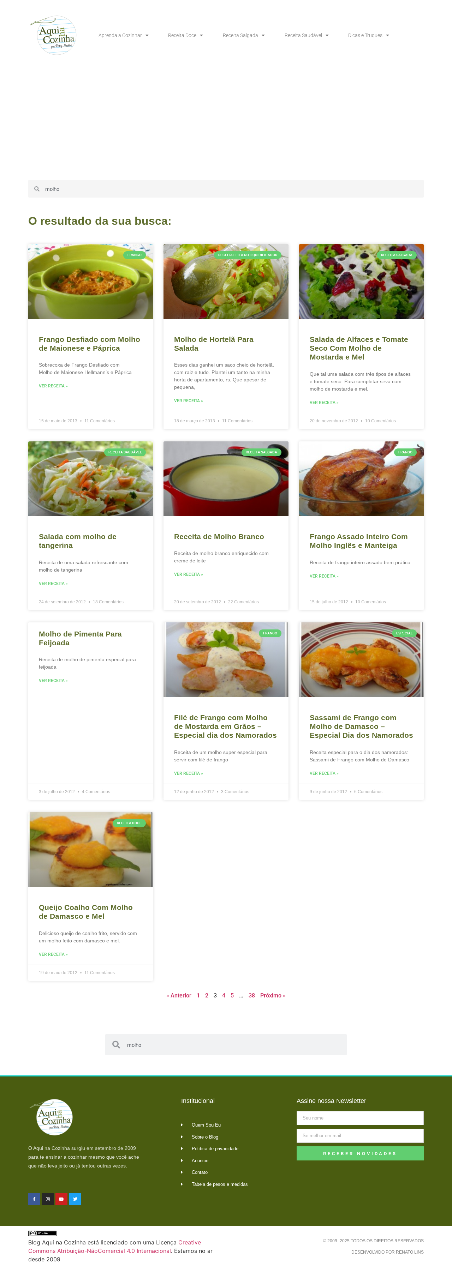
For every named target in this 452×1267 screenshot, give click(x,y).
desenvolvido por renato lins (387, 1252)
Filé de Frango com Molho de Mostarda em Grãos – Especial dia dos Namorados (225, 726)
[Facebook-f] (34, 1199)
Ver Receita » (53, 386)
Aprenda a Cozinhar (120, 35)
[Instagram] (48, 1199)
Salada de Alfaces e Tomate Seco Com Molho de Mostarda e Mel (359, 348)
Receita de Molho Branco (219, 536)
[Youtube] (61, 1199)
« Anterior (178, 995)
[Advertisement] (226, 123)
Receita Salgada (240, 35)
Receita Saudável (303, 35)
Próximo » (273, 995)
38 (252, 995)
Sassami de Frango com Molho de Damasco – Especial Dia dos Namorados (361, 726)
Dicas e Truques (365, 35)
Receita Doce (182, 35)
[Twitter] (75, 1199)
